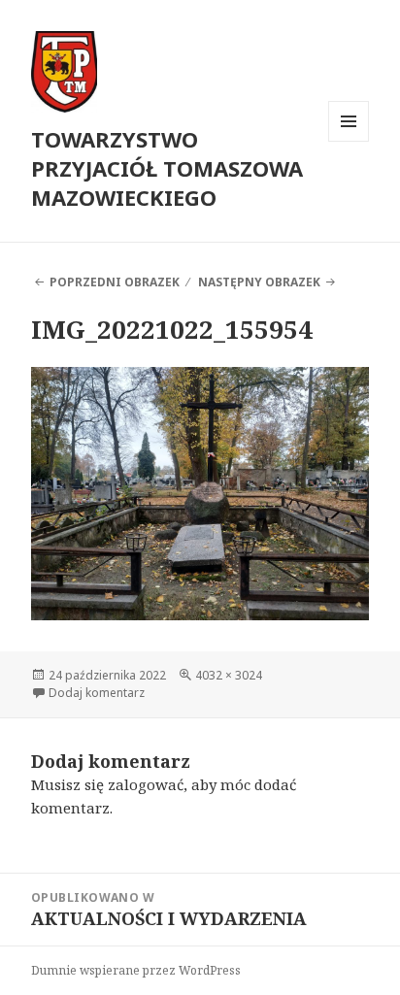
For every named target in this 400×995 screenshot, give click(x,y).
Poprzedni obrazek (115, 282)
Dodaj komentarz (97, 692)
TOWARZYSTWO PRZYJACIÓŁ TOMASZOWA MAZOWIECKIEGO (167, 168)
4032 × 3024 (228, 675)
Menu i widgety (349, 141)
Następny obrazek (259, 282)
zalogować (145, 784)
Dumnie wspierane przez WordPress (136, 970)
